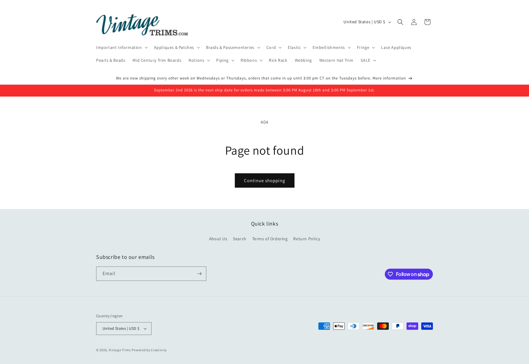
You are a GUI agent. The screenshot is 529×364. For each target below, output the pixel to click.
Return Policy (306, 238)
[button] (121, 47)
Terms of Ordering (270, 238)
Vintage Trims (120, 350)
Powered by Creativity (149, 350)
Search (239, 238)
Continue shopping (264, 180)
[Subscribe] (199, 274)
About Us (218, 238)
